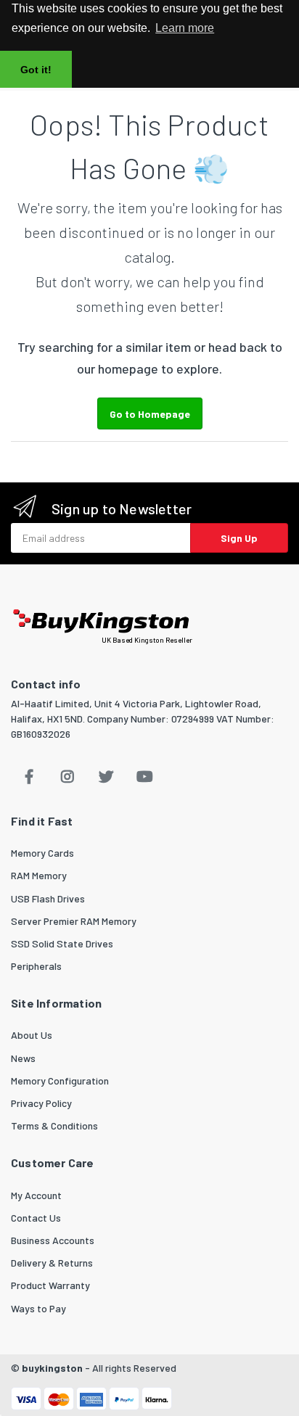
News (23, 1058)
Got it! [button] (36, 69)
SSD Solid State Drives (62, 943)
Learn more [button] (184, 28)
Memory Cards (42, 853)
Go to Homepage (150, 414)
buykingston (52, 1368)
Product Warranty (50, 1285)
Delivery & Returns (52, 1262)
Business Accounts (52, 1240)
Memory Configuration (60, 1080)
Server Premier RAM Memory (73, 921)
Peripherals (36, 966)
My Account (36, 1195)
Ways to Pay (38, 1308)
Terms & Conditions (54, 1125)
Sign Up (239, 538)
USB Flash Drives (48, 898)
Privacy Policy (41, 1103)
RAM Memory (39, 875)
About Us (31, 1035)
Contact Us (36, 1217)
